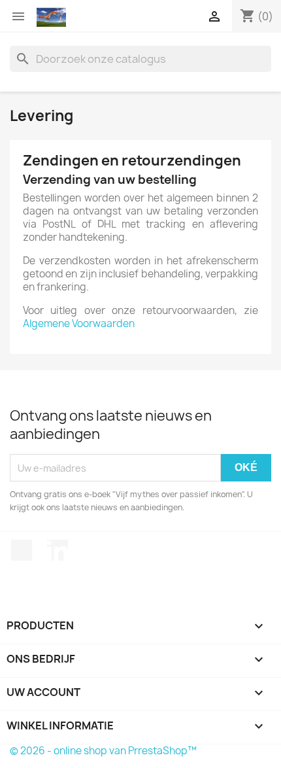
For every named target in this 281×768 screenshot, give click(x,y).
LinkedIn (57, 550)
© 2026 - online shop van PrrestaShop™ (103, 751)
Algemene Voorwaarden (79, 323)
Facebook (21, 550)
